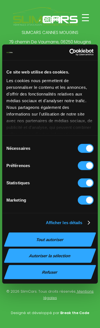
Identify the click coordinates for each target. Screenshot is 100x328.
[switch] (86, 165)
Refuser (49, 272)
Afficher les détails (64, 222)
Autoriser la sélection (49, 255)
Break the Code (74, 312)
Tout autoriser (50, 239)
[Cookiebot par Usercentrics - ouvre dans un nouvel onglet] (71, 52)
